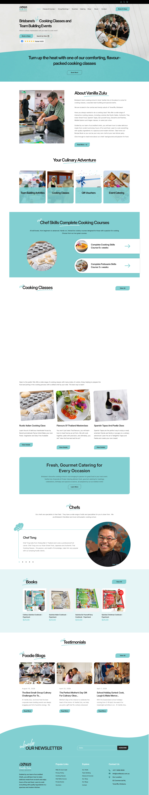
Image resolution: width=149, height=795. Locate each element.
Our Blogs (85, 782)
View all (119, 582)
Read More (80, 144)
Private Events (60, 782)
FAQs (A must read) (61, 770)
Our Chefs (85, 770)
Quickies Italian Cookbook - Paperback (58, 616)
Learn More (74, 487)
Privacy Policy (60, 773)
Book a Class (26, 36)
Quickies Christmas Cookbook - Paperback (112, 616)
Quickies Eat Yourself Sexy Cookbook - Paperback (84, 616)
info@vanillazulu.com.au (121, 773)
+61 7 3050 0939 (118, 770)
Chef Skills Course (61, 779)
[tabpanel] (74, 544)
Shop (89, 9)
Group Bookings (63, 9)
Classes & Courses (49, 9)
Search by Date (42, 36)
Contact (84, 785)
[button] (124, 2)
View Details (26, 445)
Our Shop (85, 779)
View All (122, 288)
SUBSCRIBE (123, 748)
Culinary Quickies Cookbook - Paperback (32, 616)
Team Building (86, 773)
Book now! (74, 72)
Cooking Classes (61, 776)
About (96, 9)
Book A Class (122, 9)
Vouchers (58, 785)
